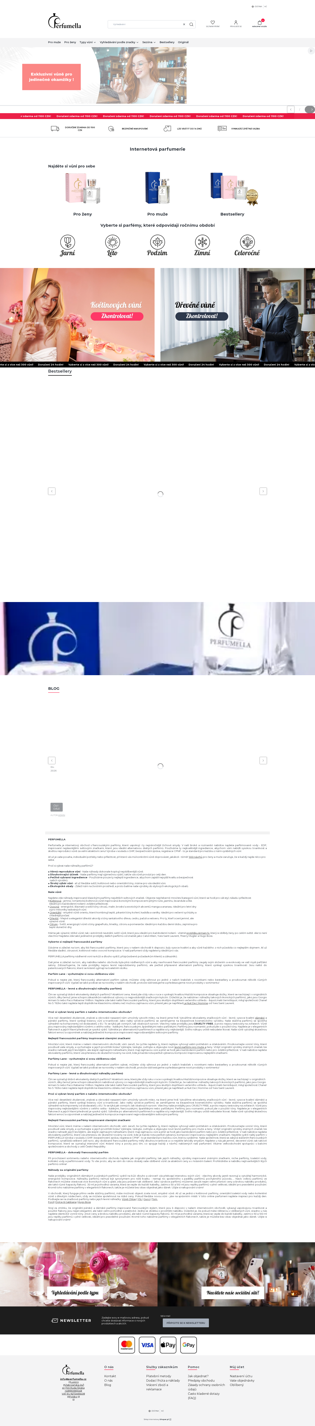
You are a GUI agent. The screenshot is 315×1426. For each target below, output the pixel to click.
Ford (51, 1202)
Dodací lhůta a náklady (163, 1380)
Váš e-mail (165, 1316)
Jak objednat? (198, 1376)
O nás (108, 1380)
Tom (155, 1199)
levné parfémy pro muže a (190, 1047)
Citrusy (54, 924)
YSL (139, 1199)
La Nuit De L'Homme (196, 1003)
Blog (107, 1385)
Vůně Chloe (129, 1199)
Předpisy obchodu (201, 1380)
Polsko (73, 1396)
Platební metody (158, 1376)
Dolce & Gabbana (65, 1202)
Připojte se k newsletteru (186, 1322)
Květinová (55, 900)
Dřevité (54, 918)
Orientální (55, 912)
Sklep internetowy (156, 1419)
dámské (260, 1017)
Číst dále (56, 807)
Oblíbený (237, 1385)
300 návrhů (195, 856)
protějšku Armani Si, (198, 932)
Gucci (147, 1199)
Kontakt (110, 1376)
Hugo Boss (84, 1202)
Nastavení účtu (241, 1376)
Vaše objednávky (242, 1380)
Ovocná (54, 906)
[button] (191, 24)
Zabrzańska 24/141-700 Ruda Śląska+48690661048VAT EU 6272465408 (73, 1389)
